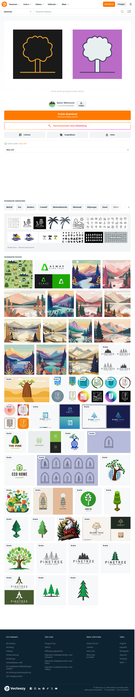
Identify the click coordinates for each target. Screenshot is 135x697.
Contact (88, 646)
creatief (43, 206)
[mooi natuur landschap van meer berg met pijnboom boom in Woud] (112, 329)
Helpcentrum (91, 642)
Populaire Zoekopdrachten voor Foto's (58, 661)
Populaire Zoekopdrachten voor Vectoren (58, 655)
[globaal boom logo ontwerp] (74, 441)
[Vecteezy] (4, 4)
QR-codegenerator (14, 675)
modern (30, 206)
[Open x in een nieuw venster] (52, 687)
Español (121, 646)
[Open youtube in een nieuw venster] (56, 687)
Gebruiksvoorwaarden (91, 689)
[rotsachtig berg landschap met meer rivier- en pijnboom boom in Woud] (117, 302)
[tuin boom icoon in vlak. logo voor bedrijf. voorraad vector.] (88, 500)
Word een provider (89, 655)
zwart (105, 206)
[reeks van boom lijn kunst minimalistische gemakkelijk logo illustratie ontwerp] (67, 469)
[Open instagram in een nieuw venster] (35, 687)
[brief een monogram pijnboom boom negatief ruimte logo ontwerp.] (52, 273)
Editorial (52, 4)
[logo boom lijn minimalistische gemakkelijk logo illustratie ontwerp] (109, 441)
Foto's (26, 4)
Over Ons (89, 650)
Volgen (80, 104)
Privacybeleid (107, 689)
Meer (64, 4)
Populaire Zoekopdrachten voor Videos (58, 667)
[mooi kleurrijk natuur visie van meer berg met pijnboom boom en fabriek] (117, 273)
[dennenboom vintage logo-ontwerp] (53, 500)
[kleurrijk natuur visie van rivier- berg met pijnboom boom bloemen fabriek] (60, 302)
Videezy (9, 650)
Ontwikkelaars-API (14, 661)
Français (121, 657)
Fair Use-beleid (121, 689)
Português (122, 650)
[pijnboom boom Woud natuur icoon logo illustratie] (15, 441)
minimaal (77, 206)
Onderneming (12, 654)
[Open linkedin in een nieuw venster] (39, 687)
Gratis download (66, 114)
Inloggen (119, 4)
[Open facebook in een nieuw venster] (31, 687)
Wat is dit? (23, 142)
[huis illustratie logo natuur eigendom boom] (44, 441)
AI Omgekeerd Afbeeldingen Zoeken (15, 666)
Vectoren (13, 4)
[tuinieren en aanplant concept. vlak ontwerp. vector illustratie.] (17, 500)
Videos (38, 4)
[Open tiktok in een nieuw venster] (48, 687)
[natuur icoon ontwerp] (64, 388)
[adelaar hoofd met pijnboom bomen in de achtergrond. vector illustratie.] (68, 528)
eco (19, 206)
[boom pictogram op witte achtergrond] (117, 500)
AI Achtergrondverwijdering (18, 671)
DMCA (46, 646)
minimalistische (60, 206)
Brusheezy (10, 642)
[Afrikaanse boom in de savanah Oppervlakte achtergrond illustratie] (26, 388)
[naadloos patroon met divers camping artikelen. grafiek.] (18, 273)
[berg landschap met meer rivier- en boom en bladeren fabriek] (24, 302)
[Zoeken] (120, 11)
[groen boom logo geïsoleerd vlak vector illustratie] (19, 557)
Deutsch (121, 654)
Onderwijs (10, 657)
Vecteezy (10, 646)
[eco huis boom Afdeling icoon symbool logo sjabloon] (19, 469)
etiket (116, 206)
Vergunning (49, 642)
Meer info (10, 149)
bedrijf (9, 206)
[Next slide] (124, 206)
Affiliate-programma (53, 650)
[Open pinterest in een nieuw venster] (43, 687)
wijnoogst (92, 206)
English (121, 642)
